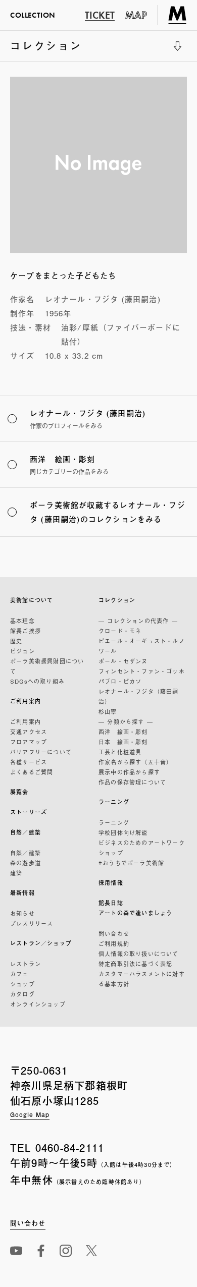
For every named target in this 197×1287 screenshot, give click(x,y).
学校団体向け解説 (123, 832)
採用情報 (110, 882)
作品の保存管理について (132, 782)
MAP (136, 15)
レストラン (25, 964)
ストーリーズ (28, 812)
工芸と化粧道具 (119, 752)
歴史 (16, 641)
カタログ (22, 994)
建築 (16, 873)
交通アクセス (28, 732)
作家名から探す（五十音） (135, 762)
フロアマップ (28, 742)
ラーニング (113, 802)
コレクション (46, 49)
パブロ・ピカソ (119, 681)
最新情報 (22, 892)
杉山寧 (107, 711)
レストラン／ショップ (41, 943)
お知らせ (22, 913)
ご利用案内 (25, 701)
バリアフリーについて (41, 752)
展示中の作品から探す (129, 772)
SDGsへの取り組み (37, 681)
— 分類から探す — (125, 721)
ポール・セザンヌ (123, 661)
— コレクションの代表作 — (138, 621)
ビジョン (22, 651)
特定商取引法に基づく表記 (135, 964)
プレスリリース (31, 923)
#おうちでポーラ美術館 (131, 863)
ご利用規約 (113, 943)
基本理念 (22, 621)
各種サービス (28, 762)
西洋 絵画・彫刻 (123, 732)
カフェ (19, 974)
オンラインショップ (38, 1004)
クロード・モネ (119, 631)
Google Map (30, 1114)
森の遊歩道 (25, 863)
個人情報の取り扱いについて (138, 953)
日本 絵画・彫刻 (123, 742)
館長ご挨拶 (25, 631)
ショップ (22, 984)
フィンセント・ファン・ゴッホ (141, 671)
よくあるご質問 (31, 772)
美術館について (31, 600)
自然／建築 (25, 832)
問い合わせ (113, 933)
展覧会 (19, 792)
